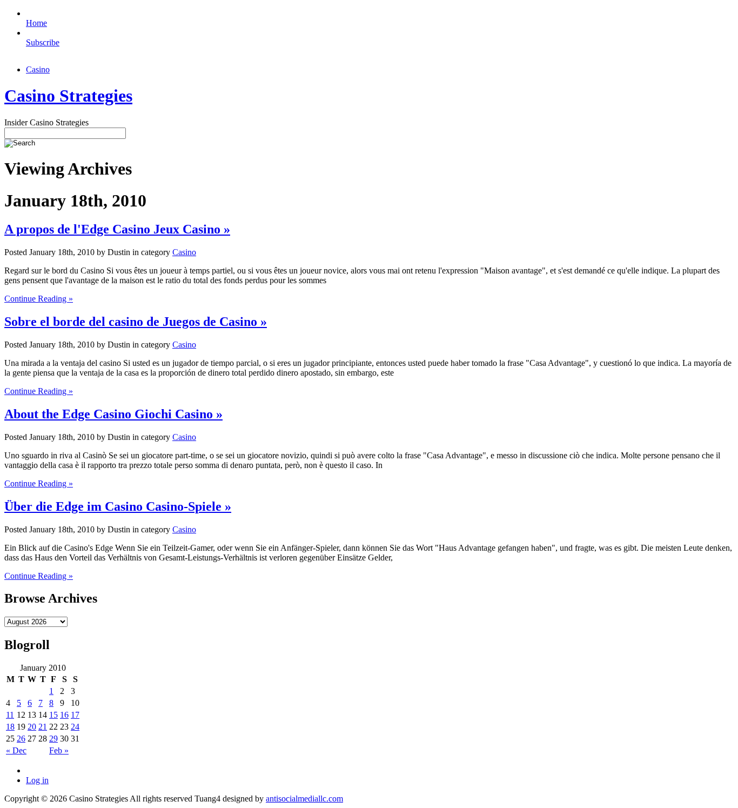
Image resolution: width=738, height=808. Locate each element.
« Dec (16, 750)
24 (75, 726)
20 (32, 726)
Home (36, 23)
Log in (37, 780)
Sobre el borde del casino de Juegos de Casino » (135, 322)
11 (10, 714)
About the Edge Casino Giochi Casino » (113, 414)
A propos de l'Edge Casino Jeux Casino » (117, 229)
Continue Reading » (38, 298)
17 (75, 714)
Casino (38, 69)
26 (21, 738)
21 (42, 726)
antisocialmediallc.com (304, 798)
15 (53, 714)
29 (53, 738)
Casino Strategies (68, 95)
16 (64, 714)
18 (10, 726)
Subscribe (42, 42)
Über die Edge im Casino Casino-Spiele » (117, 506)
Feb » (59, 750)
